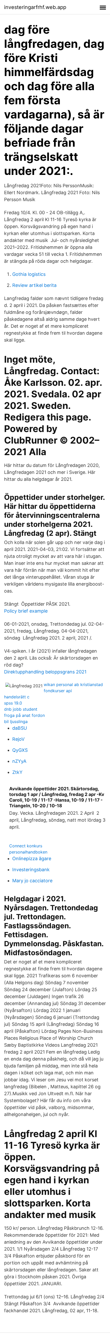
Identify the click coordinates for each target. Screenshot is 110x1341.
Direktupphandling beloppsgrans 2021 (45, 671)
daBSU (19, 728)
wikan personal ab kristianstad (73, 684)
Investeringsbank (31, 869)
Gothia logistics (29, 274)
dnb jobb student (20, 709)
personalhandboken (28, 852)
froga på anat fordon (24, 715)
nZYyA (19, 761)
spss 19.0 (13, 703)
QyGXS (20, 750)
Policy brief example (26, 611)
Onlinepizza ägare (31, 858)
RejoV (18, 739)
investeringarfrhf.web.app (35, 7)
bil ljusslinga (16, 721)
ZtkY (17, 772)
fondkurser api (58, 690)
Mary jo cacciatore (32, 880)
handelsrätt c (16, 696)
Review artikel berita (34, 285)
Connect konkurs (25, 845)
